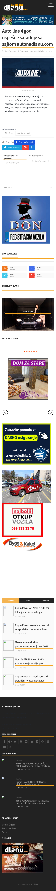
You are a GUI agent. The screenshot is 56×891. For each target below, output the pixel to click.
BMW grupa (27, 311)
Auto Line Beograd (23, 133)
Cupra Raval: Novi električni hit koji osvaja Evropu (31, 783)
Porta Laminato (9, 828)
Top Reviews (45, 600)
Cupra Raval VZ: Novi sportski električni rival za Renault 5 (31, 679)
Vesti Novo (19, 761)
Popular (11, 600)
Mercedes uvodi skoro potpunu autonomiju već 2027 (31, 644)
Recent (28, 600)
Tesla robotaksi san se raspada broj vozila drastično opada (32, 801)
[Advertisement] (22, 574)
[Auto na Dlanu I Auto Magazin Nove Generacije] (15, 7)
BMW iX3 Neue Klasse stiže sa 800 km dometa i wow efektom (33, 764)
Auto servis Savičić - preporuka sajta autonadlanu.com (12, 159)
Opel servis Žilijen (36, 156)
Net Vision (34, 884)
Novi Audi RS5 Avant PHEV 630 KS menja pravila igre (29, 662)
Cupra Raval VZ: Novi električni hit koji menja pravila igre (32, 610)
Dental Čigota (8, 824)
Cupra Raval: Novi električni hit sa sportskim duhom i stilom (32, 627)
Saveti (5, 832)
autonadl (25, 51)
